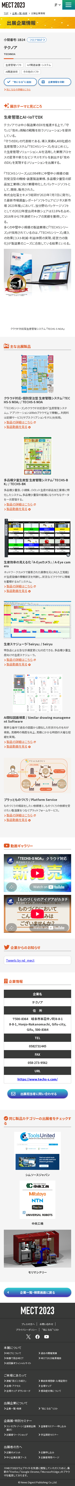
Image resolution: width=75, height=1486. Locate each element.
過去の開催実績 (49, 1353)
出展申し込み (47, 1452)
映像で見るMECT (15, 1358)
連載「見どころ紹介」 (16, 1380)
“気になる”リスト (49, 1408)
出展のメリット (14, 1452)
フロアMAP (35, 40)
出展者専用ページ (50, 1457)
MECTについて (14, 1353)
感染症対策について (51, 1390)
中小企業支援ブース (17, 1457)
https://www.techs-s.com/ (38, 1079)
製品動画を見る (16, 426)
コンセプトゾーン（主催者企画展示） (21, 1427)
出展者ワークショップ (17, 1434)
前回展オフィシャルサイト (19, 1363)
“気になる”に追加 (21, 81)
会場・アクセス (14, 1385)
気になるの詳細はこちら (18, 89)
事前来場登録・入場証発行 (54, 1380)
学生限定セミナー (49, 1434)
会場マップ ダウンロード (18, 1390)
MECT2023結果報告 (51, 1358)
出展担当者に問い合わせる (38, 1093)
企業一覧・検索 (14, 1408)
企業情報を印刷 (56, 81)
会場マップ (46, 1385)
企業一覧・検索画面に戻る (37, 1292)
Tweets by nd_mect (20, 960)
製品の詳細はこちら (19, 422)
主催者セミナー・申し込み (53, 1426)
